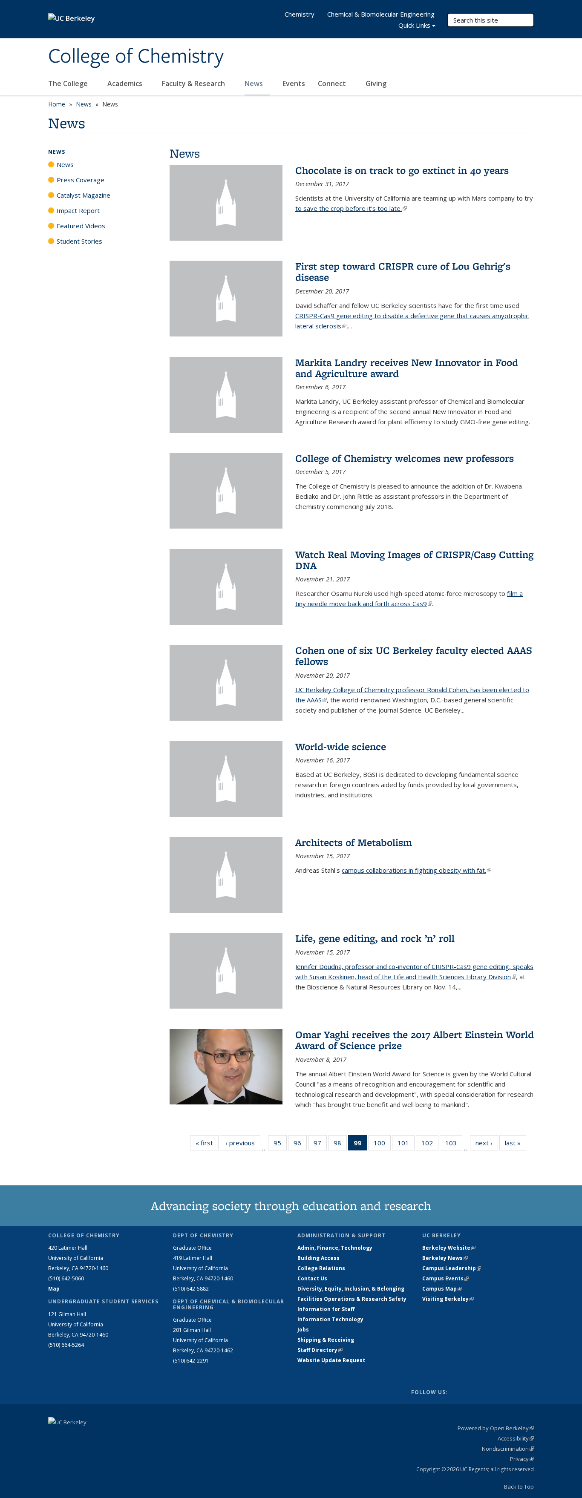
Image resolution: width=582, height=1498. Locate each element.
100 (382, 1145)
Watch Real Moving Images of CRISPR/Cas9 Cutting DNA (414, 560)
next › (486, 1143)
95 (280, 1145)
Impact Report (78, 210)
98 (340, 1145)
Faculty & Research (194, 83)
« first (207, 1143)
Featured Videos (81, 225)
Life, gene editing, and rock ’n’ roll (375, 938)
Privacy (522, 1459)
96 (300, 1145)
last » (515, 1143)
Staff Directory (320, 1350)
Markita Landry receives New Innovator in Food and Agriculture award (406, 368)
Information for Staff (325, 1309)
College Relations (321, 1268)
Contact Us (312, 1278)
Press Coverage (80, 179)
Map (54, 1288)
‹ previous (242, 1143)
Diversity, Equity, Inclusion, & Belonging (350, 1288)
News (255, 83)
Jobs (303, 1329)
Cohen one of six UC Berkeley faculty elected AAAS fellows (413, 656)
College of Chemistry (136, 56)
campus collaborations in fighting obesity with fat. (416, 870)
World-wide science (340, 746)
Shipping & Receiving (325, 1339)
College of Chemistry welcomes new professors (404, 458)
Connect (333, 83)
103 (453, 1145)
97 (320, 1145)
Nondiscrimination (508, 1448)
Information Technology (330, 1319)
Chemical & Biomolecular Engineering (381, 14)
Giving (376, 83)
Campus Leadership (451, 1268)
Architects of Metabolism (353, 842)
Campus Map (442, 1288)
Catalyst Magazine (83, 195)
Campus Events (445, 1278)
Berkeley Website (448, 1247)
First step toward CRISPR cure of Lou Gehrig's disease (402, 271)
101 (406, 1145)
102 (429, 1145)
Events (293, 83)
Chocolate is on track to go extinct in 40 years (402, 170)
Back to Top (519, 1486)
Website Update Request (331, 1360)
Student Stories (79, 241)
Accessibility (516, 1438)
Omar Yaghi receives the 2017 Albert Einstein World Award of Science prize (414, 1040)
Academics (125, 83)
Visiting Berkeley (448, 1298)
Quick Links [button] (414, 25)
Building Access (318, 1258)
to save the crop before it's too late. (351, 208)
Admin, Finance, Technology (334, 1247)
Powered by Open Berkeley (496, 1428)
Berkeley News (445, 1258)
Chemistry (299, 14)
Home (56, 104)
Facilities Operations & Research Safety (351, 1298)
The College (68, 83)
